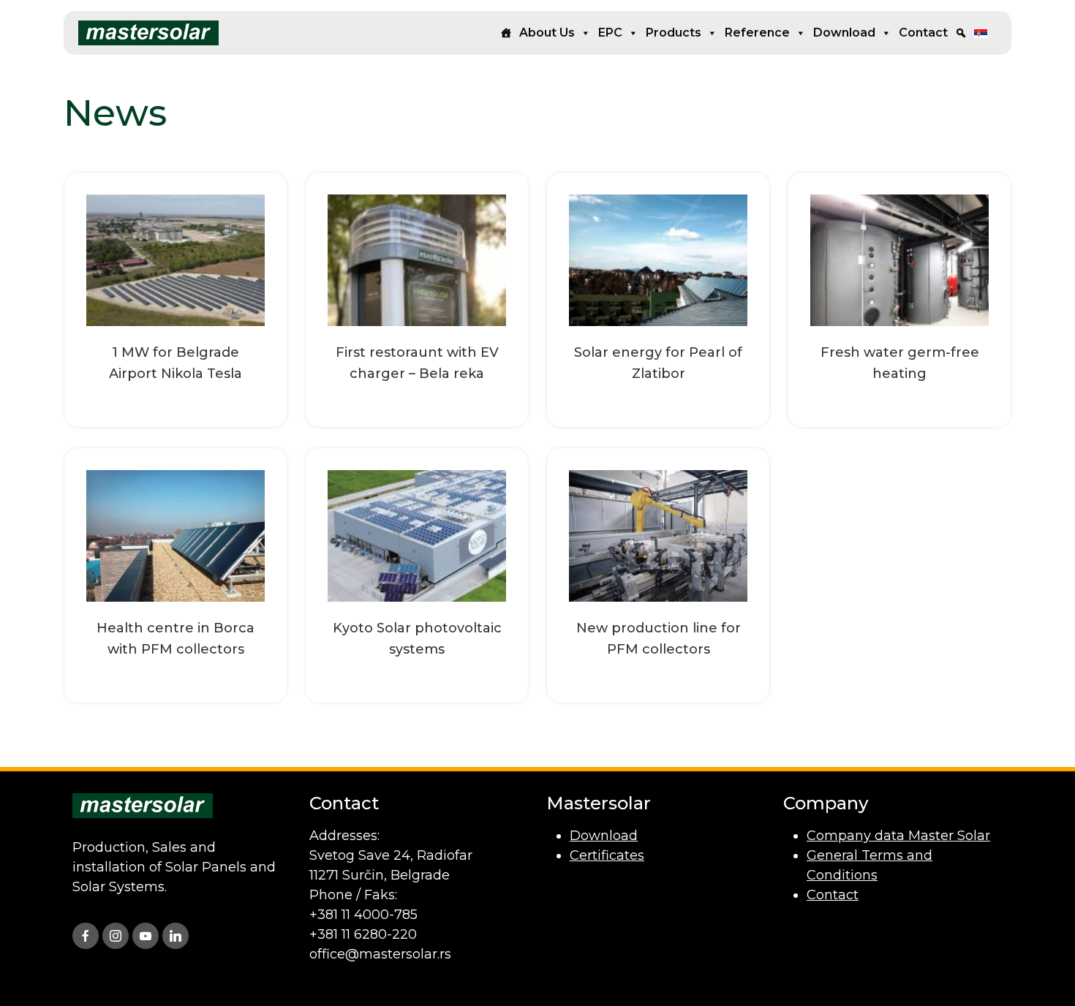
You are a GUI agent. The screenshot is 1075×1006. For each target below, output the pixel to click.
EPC (610, 32)
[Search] (960, 33)
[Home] (506, 33)
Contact (923, 32)
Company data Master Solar (898, 836)
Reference (757, 32)
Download (844, 32)
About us (547, 32)
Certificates (607, 855)
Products (673, 32)
